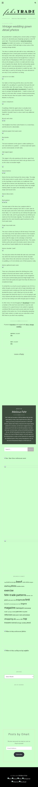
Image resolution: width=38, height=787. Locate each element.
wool (29, 623)
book (8, 582)
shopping (8, 619)
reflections (8, 615)
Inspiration (13, 324)
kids (15, 600)
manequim (20, 608)
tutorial (14, 623)
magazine (9, 607)
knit (27, 599)
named (13, 611)
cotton (27, 582)
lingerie (24, 604)
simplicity (18, 619)
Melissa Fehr (22, 775)
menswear (27, 608)
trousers (7, 622)
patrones (19, 611)
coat (23, 582)
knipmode (20, 600)
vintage (32, 324)
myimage (10, 611)
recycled (24, 611)
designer (31, 582)
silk (14, 619)
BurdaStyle (26, 303)
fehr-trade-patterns (15, 594)
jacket (6, 600)
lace (17, 604)
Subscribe (19, 754)
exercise (9, 590)
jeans (12, 600)
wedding (18, 326)
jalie (9, 600)
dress (27, 324)
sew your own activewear (21, 615)
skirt (21, 619)
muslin (6, 611)
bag (5, 582)
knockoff (6, 604)
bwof (19, 581)
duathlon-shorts (20, 586)
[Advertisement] (19, 706)
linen (19, 604)
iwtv (32, 595)
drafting (7, 586)
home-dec (28, 595)
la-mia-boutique (12, 604)
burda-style (13, 582)
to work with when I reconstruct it (16, 89)
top (25, 618)
